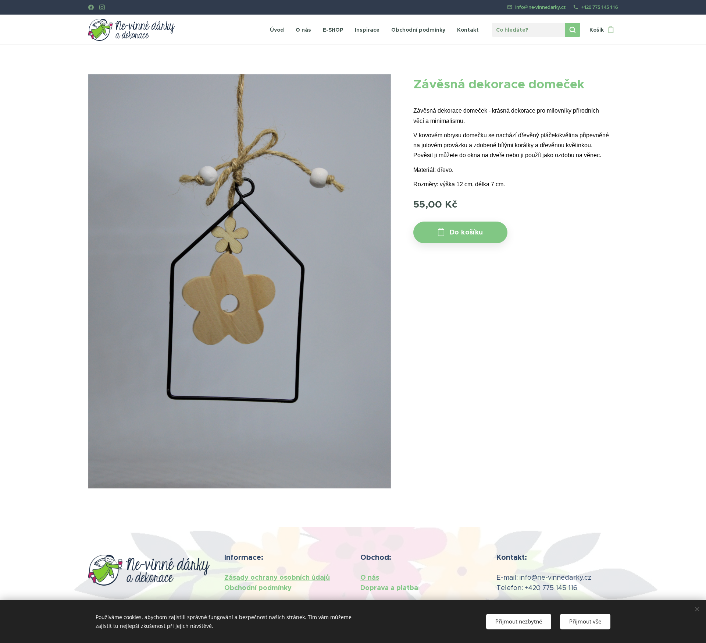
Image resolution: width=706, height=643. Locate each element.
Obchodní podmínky (258, 587)
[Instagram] (102, 7)
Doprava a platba (389, 587)
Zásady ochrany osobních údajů (277, 577)
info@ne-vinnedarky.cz (540, 7)
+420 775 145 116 (599, 7)
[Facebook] (91, 7)
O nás (369, 577)
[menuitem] (279, 30)
